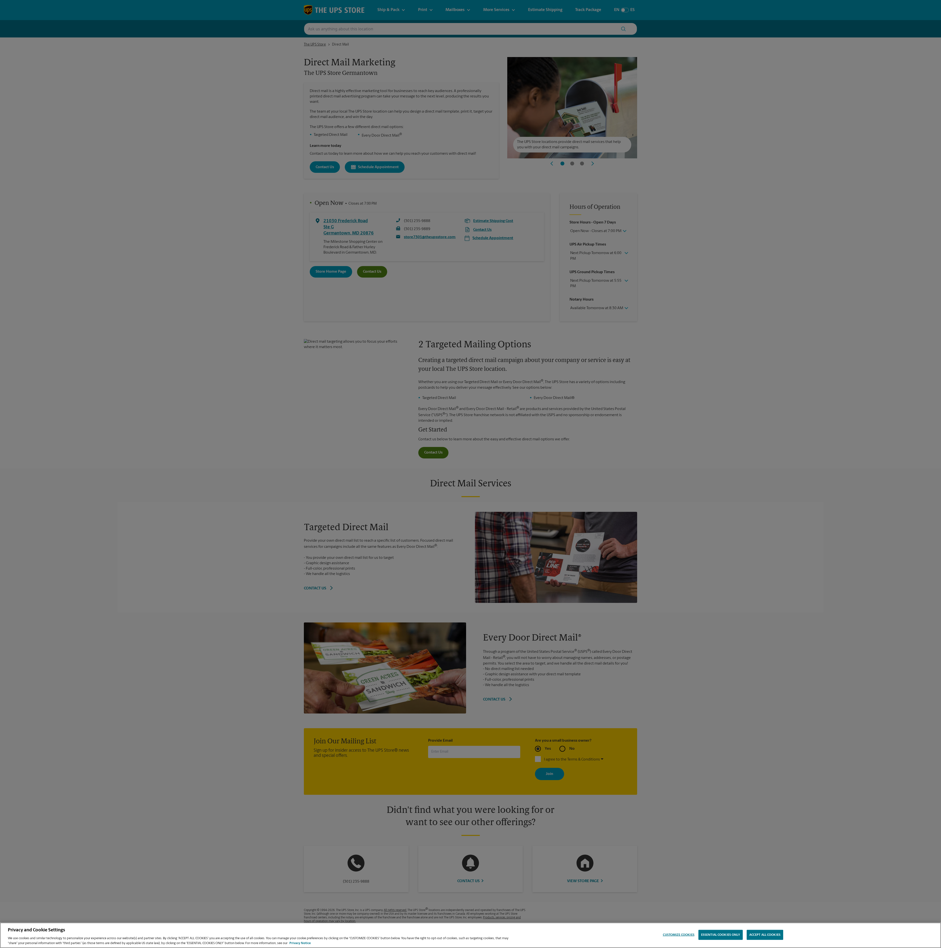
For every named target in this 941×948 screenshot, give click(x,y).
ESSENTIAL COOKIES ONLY (720, 934)
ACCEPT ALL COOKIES (764, 934)
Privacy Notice (300, 943)
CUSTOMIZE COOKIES (678, 934)
